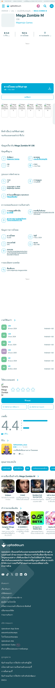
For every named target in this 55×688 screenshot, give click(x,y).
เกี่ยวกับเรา (5, 589)
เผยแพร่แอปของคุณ (9, 632)
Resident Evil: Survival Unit (37, 496)
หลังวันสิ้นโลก (18, 468)
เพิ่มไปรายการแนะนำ (38, 407)
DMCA (4, 680)
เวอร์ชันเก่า (27, 97)
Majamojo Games (24, 22)
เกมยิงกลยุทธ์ (6, 468)
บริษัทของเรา (6, 593)
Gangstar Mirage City (8, 528)
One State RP (8, 1)
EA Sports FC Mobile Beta (37, 528)
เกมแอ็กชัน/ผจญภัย (40, 159)
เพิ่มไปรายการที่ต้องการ (12, 407)
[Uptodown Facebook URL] (25, 575)
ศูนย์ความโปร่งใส (8, 602)
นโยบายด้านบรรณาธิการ (11, 597)
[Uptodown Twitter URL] (12, 575)
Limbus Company (17, 1)
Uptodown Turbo (10, 645)
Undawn (8, 495)
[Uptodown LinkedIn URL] (21, 575)
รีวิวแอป (27, 401)
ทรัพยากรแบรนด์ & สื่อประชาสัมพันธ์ (16, 606)
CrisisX (22, 495)
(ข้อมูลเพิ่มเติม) (12, 197)
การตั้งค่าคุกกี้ (6, 671)
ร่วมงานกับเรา (7, 615)
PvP (27, 468)
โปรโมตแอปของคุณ (9, 637)
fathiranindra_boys (20, 445)
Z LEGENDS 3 (22, 527)
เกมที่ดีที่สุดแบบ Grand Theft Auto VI (33, 1)
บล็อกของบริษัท (7, 610)
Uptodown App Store (10, 628)
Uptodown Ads (7, 641)
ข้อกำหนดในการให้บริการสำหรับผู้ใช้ (16, 663)
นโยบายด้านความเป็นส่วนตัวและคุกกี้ (16, 667)
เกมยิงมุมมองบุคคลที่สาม (40, 468)
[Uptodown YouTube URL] (3, 575)
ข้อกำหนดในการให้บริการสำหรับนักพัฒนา (18, 676)
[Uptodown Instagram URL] (16, 575)
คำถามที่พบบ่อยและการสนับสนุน (14, 649)
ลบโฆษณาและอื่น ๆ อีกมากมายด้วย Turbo (26, 79)
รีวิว (6, 36)
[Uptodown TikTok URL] (7, 575)
